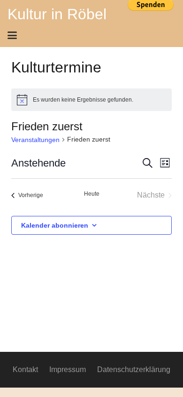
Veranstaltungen (35, 139)
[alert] (91, 99)
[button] (88, 35)
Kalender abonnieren (54, 225)
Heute (91, 194)
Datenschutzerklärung (133, 369)
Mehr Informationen (150, 20)
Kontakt (25, 369)
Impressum (67, 369)
